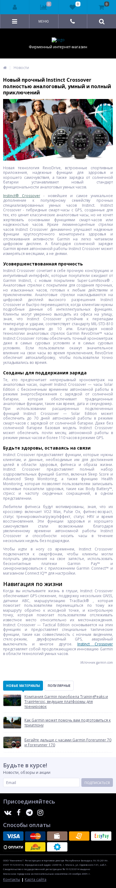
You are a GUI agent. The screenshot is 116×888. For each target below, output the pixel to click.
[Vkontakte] (7, 812)
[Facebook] (18, 812)
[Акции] (4, 67)
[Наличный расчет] (57, 836)
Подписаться (97, 782)
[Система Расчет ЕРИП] (35, 846)
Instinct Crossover (95, 644)
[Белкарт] (57, 846)
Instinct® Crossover (21, 195)
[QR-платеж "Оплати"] (13, 846)
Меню (43, 21)
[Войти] (14, 7)
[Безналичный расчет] (79, 836)
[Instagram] (40, 812)
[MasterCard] (35, 836)
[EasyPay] (101, 836)
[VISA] (13, 836)
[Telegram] (29, 812)
